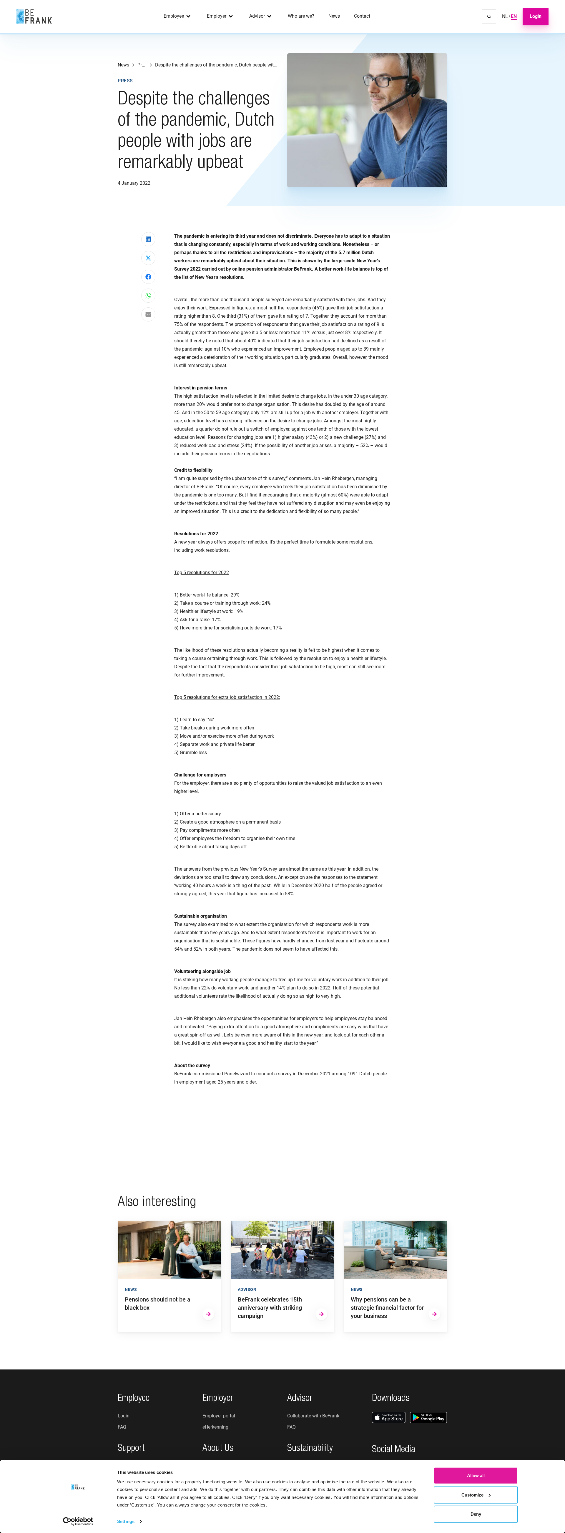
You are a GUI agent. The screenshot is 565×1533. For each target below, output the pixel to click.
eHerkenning (215, 1427)
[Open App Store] (389, 1417)
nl (505, 16)
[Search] (489, 16)
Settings (125, 1521)
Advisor (257, 16)
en (514, 16)
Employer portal (218, 1416)
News (334, 16)
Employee (174, 16)
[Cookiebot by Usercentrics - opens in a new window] (78, 1521)
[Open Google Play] (428, 1417)
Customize (472, 1494)
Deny (476, 1514)
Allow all (476, 1475)
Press (125, 81)
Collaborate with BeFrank (313, 1416)
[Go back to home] (34, 16)
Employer (216, 16)
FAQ (122, 1427)
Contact (362, 16)
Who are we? (301, 16)
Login (535, 16)
